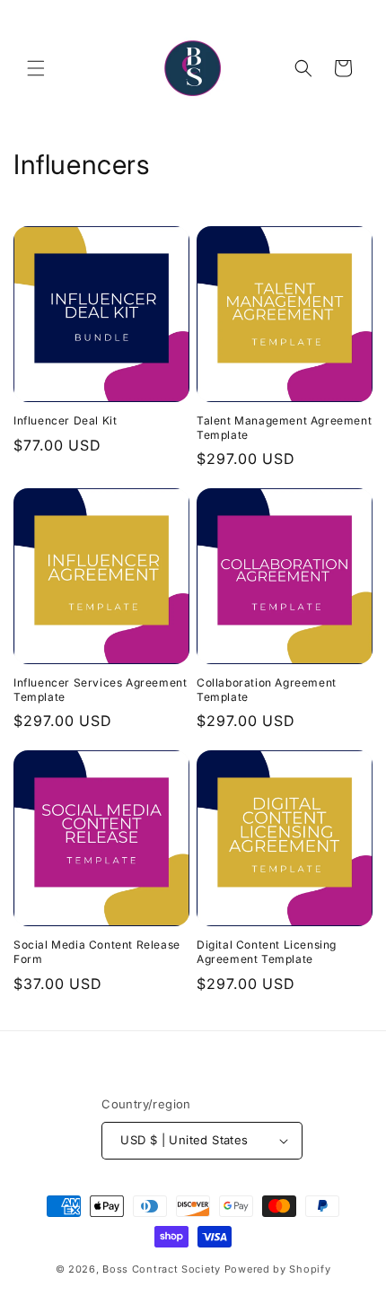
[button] (36, 68)
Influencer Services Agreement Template (100, 690)
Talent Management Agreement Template (284, 428)
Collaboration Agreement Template (267, 690)
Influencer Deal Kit (65, 420)
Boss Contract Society (161, 1269)
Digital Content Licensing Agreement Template (267, 952)
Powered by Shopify (277, 1269)
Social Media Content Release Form (96, 952)
